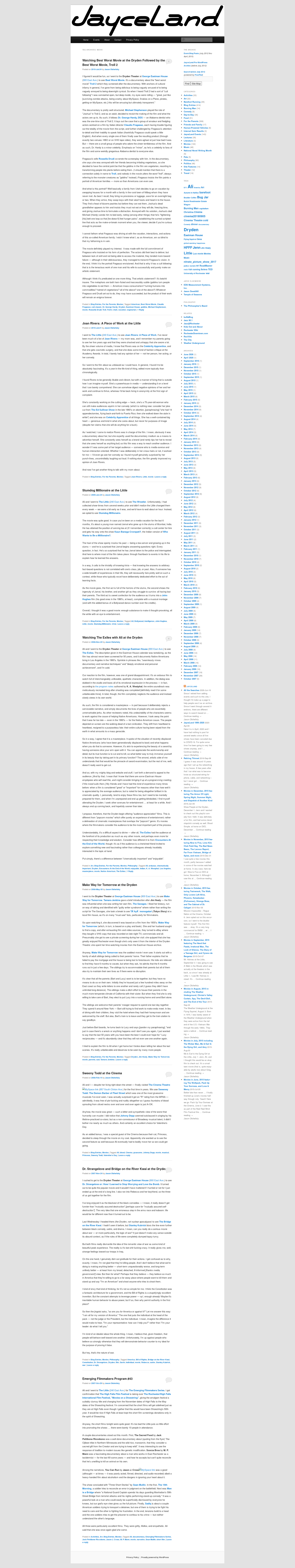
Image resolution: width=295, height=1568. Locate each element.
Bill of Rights (141, 1359)
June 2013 (188, 464)
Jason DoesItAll (191, 291)
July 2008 (188, 649)
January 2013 (190, 480)
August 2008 (189, 646)
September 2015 (191, 377)
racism (193, 266)
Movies (120, 304)
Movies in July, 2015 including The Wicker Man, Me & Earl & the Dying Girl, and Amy (198, 1043)
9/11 (185, 187)
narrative (141, 1539)
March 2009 (189, 623)
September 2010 (191, 565)
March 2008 (189, 662)
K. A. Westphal (152, 868)
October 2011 (190, 529)
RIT (197, 266)
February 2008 (190, 665)
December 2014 (191, 406)
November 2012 (191, 487)
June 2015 (188, 386)
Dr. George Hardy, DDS (130, 117)
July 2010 (188, 571)
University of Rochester (194, 273)
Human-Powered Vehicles (196, 127)
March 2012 (189, 513)
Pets (186, 156)
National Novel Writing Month (198, 150)
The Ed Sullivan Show (103, 409)
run (190, 269)
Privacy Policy (132, 39)
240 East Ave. (110, 334)
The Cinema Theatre (159, 1084)
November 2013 (191, 448)
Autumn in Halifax (191, 192)
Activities (95, 1536)
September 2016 (191, 360)
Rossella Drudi (106, 158)
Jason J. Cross (112, 1539)
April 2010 (188, 581)
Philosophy (132, 865)
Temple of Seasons (193, 294)
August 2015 (189, 380)
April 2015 (188, 393)
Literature (188, 140)
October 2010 (190, 562)
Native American (108, 871)
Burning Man (190, 108)
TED (210, 269)
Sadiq (148, 1503)
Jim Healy (143, 1056)
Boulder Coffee (190, 197)
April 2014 (188, 432)
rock (186, 269)
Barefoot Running (192, 101)
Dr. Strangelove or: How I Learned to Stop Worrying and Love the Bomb (120, 1184)
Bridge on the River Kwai (158, 1359)
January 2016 (190, 364)
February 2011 (190, 549)
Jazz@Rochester (192, 323)
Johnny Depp (127, 1115)
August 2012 (189, 497)
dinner (194, 224)
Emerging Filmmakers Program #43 (107, 1378)
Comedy (188, 111)
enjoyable (135, 868)
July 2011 (188, 536)
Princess (86, 1155)
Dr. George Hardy (110, 307)
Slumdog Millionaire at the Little (104, 490)
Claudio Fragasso (133, 125)
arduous (152, 865)
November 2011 (191, 526)
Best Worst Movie (114, 80)
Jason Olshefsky (111, 69)
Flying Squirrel (190, 239)
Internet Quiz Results (194, 131)
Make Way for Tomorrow (105, 952)
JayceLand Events (192, 134)
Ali (132, 621)
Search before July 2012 (194, 71)
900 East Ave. (90, 80)
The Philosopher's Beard (195, 305)
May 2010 (188, 578)
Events (96, 39)
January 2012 (190, 519)
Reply (141, 309)
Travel (186, 173)
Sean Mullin (139, 1484)
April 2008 (188, 659)
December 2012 (191, 484)
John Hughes (161, 621)
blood (122, 1152)
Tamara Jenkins (112, 900)
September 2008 (191, 643)
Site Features (190, 166)
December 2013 (191, 445)
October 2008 (190, 639)
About (107, 39)
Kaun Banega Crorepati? (127, 531)
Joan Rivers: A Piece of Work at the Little (111, 323)
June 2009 (188, 613)
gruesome (137, 1152)
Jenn (197, 247)
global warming (190, 243)
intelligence (149, 621)
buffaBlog (188, 317)
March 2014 (189, 435)
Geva (199, 239)
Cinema (129, 1152)
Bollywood (139, 621)
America (131, 1359)
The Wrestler (139, 501)
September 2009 (191, 604)
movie (85, 309)
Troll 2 (93, 83)
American (135, 304)
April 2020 (188, 357)
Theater (187, 169)
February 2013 (190, 477)
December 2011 (191, 523)
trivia (114, 623)
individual (130, 1362)
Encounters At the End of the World (114, 868)
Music (186, 147)
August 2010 (189, 568)
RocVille (188, 336)
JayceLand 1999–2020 (194, 722)
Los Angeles (165, 868)
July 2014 (188, 422)
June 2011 (188, 539)
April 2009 (188, 620)
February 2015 (190, 399)
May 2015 (188, 390)
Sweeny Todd (97, 1155)
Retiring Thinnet (191, 758)
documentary (139, 1536)
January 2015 (190, 403)
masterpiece (87, 871)
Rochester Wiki (191, 330)
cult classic (97, 307)
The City (188, 339)
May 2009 (188, 617)
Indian (142, 868)
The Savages (139, 903)
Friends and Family (193, 124)
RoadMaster (206, 265)
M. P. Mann (125, 1539)
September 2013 (191, 454)
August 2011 (189, 532)
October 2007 (190, 678)
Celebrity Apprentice (155, 346)
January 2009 (190, 630)
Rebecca (145, 1362)
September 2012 (191, 493)
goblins (144, 307)
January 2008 (190, 669)
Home (85, 39)
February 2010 (190, 588)
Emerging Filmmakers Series (158, 1536)
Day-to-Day (189, 114)
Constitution (87, 1362)
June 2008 (188, 652)
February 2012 (190, 516)
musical (165, 1152)
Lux (195, 253)
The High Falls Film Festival (114, 1394)
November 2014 (191, 409)
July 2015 (188, 383)
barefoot (204, 192)
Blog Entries (96, 304)
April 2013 (188, 471)
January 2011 (190, 552)
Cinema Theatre (193, 220)
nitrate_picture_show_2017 (200, 261)
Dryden (122, 307)
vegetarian (131, 309)
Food (186, 117)
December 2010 (191, 555)
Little (145, 476)
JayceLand (192, 686)
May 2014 (188, 429)
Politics (187, 163)
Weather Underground (194, 342)
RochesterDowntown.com (196, 333)
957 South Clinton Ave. (111, 1089)
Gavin (122, 1362)
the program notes (104, 686)
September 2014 (191, 415)
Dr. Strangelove (100, 1362)
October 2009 (190, 600)
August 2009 (189, 607)
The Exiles (87, 652)
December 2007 (191, 672)
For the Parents (109, 304)
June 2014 (188, 425)
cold (205, 220)
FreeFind (198, 75)
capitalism (203, 208)
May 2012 (188, 506)
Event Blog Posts (191, 53)
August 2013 (189, 458)
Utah (115, 309)
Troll (113, 173)
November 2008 (191, 636)
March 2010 (189, 584)
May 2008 (188, 656)
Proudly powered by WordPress (155, 1557)
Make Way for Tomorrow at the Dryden (109, 885)
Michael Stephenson (136, 110)
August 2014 (189, 419)
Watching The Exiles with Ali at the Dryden (112, 637)
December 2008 (191, 633)
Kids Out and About (193, 326)
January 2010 (190, 591)
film (117, 1362)
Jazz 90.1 (188, 320)
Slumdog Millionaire (109, 513)
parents (92, 1059)
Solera (204, 269)
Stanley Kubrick (137, 1225)
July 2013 (188, 461)
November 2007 (191, 675)
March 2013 (189, 474)
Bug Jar (202, 197)
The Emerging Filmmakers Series (146, 1390)
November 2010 (191, 558)
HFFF (188, 247)
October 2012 (190, 490)
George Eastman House (155, 76)
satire (152, 1362)
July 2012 (188, 500)
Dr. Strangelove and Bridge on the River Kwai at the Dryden (124, 1169)
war (84, 1365)
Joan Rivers (111, 338)
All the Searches (191, 690)
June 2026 (188, 354)
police (186, 266)
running (196, 269)
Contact (117, 39)
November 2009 (191, 597)
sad (98, 1059)
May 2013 (188, 467)
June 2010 (188, 574)
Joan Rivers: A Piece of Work (140, 335)
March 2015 (189, 396)
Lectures (188, 137)
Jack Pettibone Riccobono (93, 1539)
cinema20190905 (194, 216)
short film (161, 1539)
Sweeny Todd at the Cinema (102, 1073)
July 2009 (188, 610)
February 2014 (190, 438)
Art (92, 865)
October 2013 (190, 451)
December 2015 (191, 367)
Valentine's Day (110, 1155)
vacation (122, 309)
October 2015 (190, 373)
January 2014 (190, 441)
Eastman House (133, 307)
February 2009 (190, 626)
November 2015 (191, 370)
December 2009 (191, 594)
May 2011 (188, 542)
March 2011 (189, 545)
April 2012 (188, 510)
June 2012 (188, 503)
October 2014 (190, 412)
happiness (201, 243)
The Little (96, 335)
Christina (188, 212)
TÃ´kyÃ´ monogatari (141, 911)
